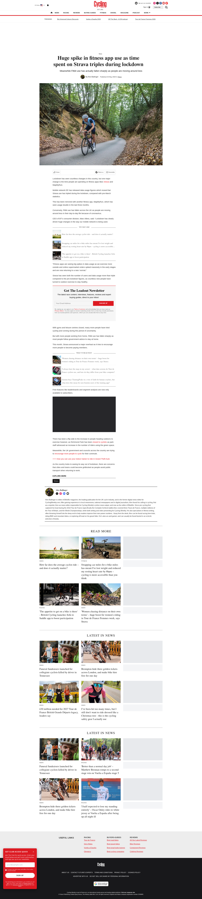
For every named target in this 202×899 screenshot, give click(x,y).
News (57, 13)
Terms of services (80, 309)
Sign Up (20, 875)
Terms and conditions (103, 872)
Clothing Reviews (136, 851)
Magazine (124, 13)
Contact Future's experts (82, 872)
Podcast (136, 13)
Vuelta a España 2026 (93, 19)
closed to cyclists (100, 442)
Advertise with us (80, 876)
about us (65, 872)
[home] (51, 13)
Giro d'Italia (88, 844)
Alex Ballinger (93, 77)
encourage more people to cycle (68, 454)
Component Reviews (138, 848)
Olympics (87, 851)
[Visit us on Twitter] (157, 3)
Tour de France (89, 840)
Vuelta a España (90, 848)
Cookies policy (134, 872)
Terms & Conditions (18, 885)
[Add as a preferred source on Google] (101, 884)
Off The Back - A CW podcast (118, 19)
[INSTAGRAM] (61, 493)
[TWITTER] (57, 493)
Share (58, 172)
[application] (84, 414)
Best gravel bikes (113, 844)
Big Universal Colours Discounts (67, 19)
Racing (66, 13)
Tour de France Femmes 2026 (145, 19)
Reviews (76, 13)
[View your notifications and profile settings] (48, 5)
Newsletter (112, 172)
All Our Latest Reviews (138, 840)
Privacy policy (120, 872)
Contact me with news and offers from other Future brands (20, 870)
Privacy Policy (27, 883)
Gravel (113, 13)
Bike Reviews (135, 844)
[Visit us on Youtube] (163, 3)
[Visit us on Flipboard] (166, 3)
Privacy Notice (59, 311)
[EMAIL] (68, 493)
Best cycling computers (115, 851)
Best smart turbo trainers (116, 848)
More (146, 13)
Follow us (100, 172)
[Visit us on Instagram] (154, 3)
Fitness (103, 13)
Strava (106, 182)
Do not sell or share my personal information (109, 876)
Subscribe (157, 7)
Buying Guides (90, 13)
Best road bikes (112, 840)
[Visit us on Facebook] (160, 3)
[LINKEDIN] (64, 493)
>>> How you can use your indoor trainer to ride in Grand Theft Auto (81, 459)
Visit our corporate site (128, 892)
